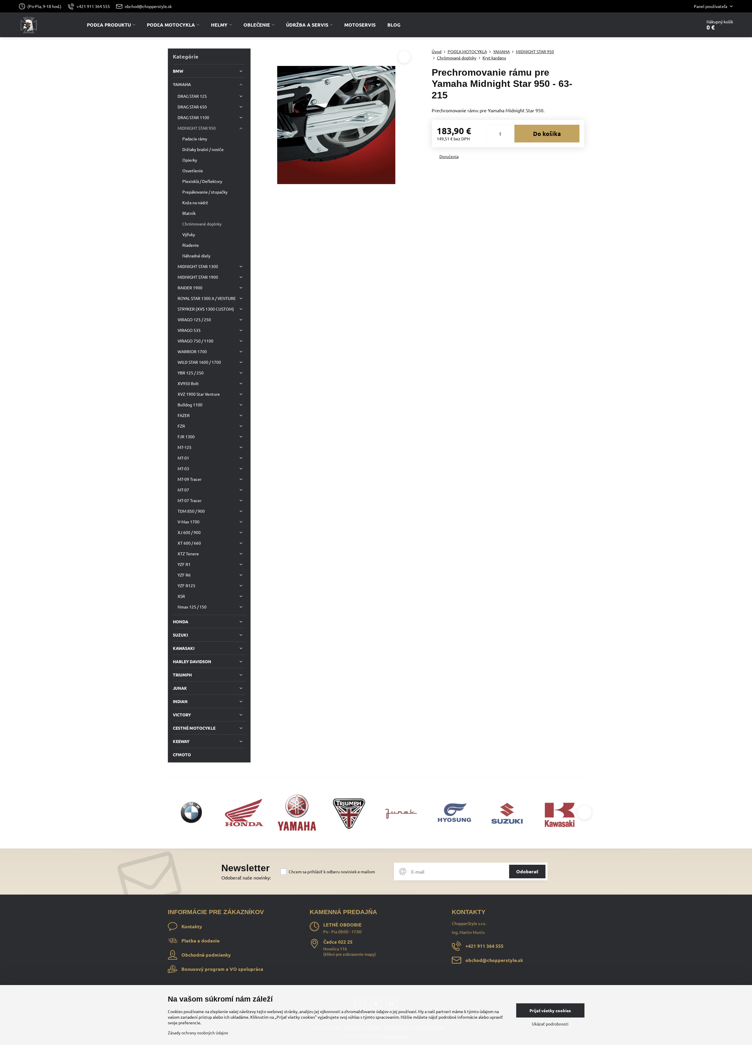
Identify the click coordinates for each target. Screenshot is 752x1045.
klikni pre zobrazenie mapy (349, 954)
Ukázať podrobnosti (550, 1023)
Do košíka (547, 133)
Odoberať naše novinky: (246, 877)
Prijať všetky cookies (550, 1010)
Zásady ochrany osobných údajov (198, 1032)
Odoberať (527, 871)
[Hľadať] (681, 25)
